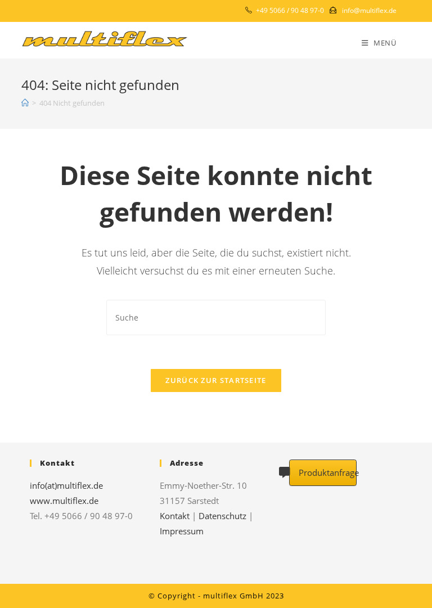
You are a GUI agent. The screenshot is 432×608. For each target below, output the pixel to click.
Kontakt (175, 515)
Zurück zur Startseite (215, 380)
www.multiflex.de (64, 500)
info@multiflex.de (369, 10)
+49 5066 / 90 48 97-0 (290, 10)
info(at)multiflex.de (66, 485)
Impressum (182, 531)
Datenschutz (222, 515)
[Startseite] (25, 103)
